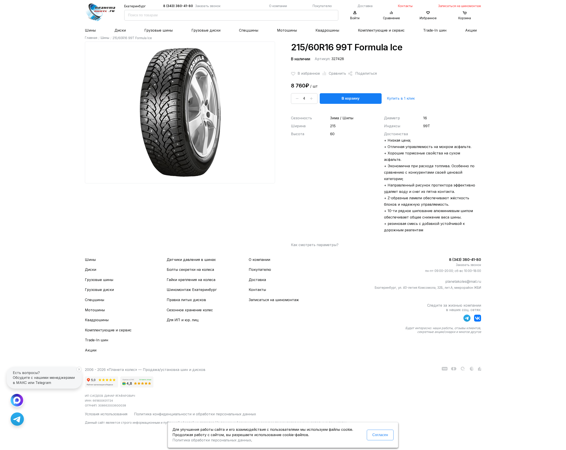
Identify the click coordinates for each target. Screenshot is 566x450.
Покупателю (322, 6)
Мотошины (287, 30)
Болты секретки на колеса (190, 269)
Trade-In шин (434, 30)
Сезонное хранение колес (190, 310)
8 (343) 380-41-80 (178, 6)
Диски (120, 30)
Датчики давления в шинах (191, 259)
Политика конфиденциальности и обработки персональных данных (195, 414)
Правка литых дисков (186, 300)
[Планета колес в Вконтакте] (477, 319)
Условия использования (106, 414)
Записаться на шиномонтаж (459, 6)
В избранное (309, 73)
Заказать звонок (207, 6)
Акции (471, 30)
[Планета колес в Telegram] (466, 319)
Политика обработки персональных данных (211, 440)
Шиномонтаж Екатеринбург (192, 289)
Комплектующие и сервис (381, 30)
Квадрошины (327, 30)
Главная (91, 38)
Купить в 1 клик (401, 98)
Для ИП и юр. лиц (183, 320)
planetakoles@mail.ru (463, 281)
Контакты (405, 6)
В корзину (350, 98)
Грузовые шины (158, 30)
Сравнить (337, 73)
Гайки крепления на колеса (191, 279)
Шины (90, 30)
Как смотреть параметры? (314, 245)
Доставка (365, 6)
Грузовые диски (205, 30)
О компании (278, 6)
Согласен (380, 435)
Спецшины (248, 30)
